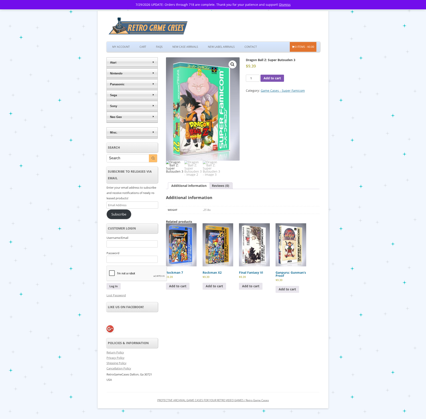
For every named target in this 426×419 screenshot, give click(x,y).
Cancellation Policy (118, 368)
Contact (251, 47)
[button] (233, 64)
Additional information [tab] (189, 186)
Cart (143, 47)
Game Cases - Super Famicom (283, 90)
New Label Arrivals (221, 47)
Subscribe (118, 214)
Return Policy (115, 352)
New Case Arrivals (185, 47)
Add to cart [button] (177, 286)
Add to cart (272, 78)
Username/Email (117, 238)
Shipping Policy (116, 363)
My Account (121, 47)
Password (112, 253)
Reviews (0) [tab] (220, 186)
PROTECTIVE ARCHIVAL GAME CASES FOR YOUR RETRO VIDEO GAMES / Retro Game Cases (213, 400)
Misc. (113, 132)
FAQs (159, 47)
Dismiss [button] (285, 4)
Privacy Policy (115, 358)
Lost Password (116, 295)
